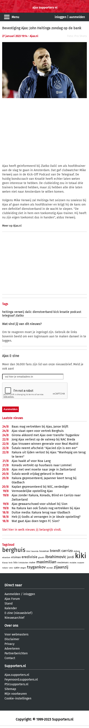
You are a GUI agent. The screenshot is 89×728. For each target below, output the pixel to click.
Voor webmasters (17, 634)
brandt (55, 551)
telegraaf (8, 315)
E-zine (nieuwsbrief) (18, 613)
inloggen (60, 17)
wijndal (49, 568)
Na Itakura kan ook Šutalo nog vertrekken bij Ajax (46, 508)
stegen (23, 568)
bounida (34, 551)
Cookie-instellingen (18, 698)
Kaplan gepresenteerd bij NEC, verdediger (40, 487)
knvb (11, 563)
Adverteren (12, 648)
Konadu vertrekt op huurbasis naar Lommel (42, 465)
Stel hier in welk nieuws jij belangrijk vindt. (31, 530)
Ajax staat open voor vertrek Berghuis (38, 431)
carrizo (67, 550)
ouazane (80, 563)
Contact (10, 658)
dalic (28, 312)
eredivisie (29, 557)
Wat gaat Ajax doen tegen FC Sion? (35, 521)
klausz (5, 563)
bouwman (44, 551)
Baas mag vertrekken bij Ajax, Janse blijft (40, 426)
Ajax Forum (12, 599)
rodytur (5, 568)
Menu (15, 17)
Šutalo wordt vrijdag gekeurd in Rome (37, 474)
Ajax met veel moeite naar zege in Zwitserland (44, 469)
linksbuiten (23, 563)
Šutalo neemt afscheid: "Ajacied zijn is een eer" (45, 448)
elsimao (16, 557)
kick (56, 312)
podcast (75, 312)
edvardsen (6, 558)
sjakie (16, 568)
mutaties (73, 563)
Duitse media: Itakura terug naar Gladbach (41, 512)
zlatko (20, 315)
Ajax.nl (17, 225)
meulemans (63, 562)
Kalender (11, 608)
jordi (70, 557)
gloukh (41, 557)
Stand (9, 603)
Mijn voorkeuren (16, 694)
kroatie (64, 312)
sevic (11, 568)
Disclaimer (12, 639)
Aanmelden (12, 594)
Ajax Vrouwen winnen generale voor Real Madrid (45, 444)
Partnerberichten (16, 653)
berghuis (13, 550)
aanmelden (77, 17)
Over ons (11, 625)
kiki (80, 555)
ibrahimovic (55, 556)
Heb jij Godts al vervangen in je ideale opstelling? (46, 517)
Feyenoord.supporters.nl (21, 679)
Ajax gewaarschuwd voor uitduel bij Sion (39, 504)
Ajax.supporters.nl (17, 675)
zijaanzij (61, 567)
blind (28, 551)
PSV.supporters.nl (16, 684)
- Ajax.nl (33, 36)
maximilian (46, 561)
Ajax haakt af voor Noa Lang (31, 461)
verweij (19, 312)
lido (15, 562)
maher (32, 562)
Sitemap (10, 689)
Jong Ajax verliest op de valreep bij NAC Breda (43, 439)
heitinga (7, 312)
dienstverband (42, 312)
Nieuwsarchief (14, 618)
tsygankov (36, 567)
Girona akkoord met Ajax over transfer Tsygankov (45, 435)
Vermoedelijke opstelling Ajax (32, 491)
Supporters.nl (15, 666)
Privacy (9, 644)
